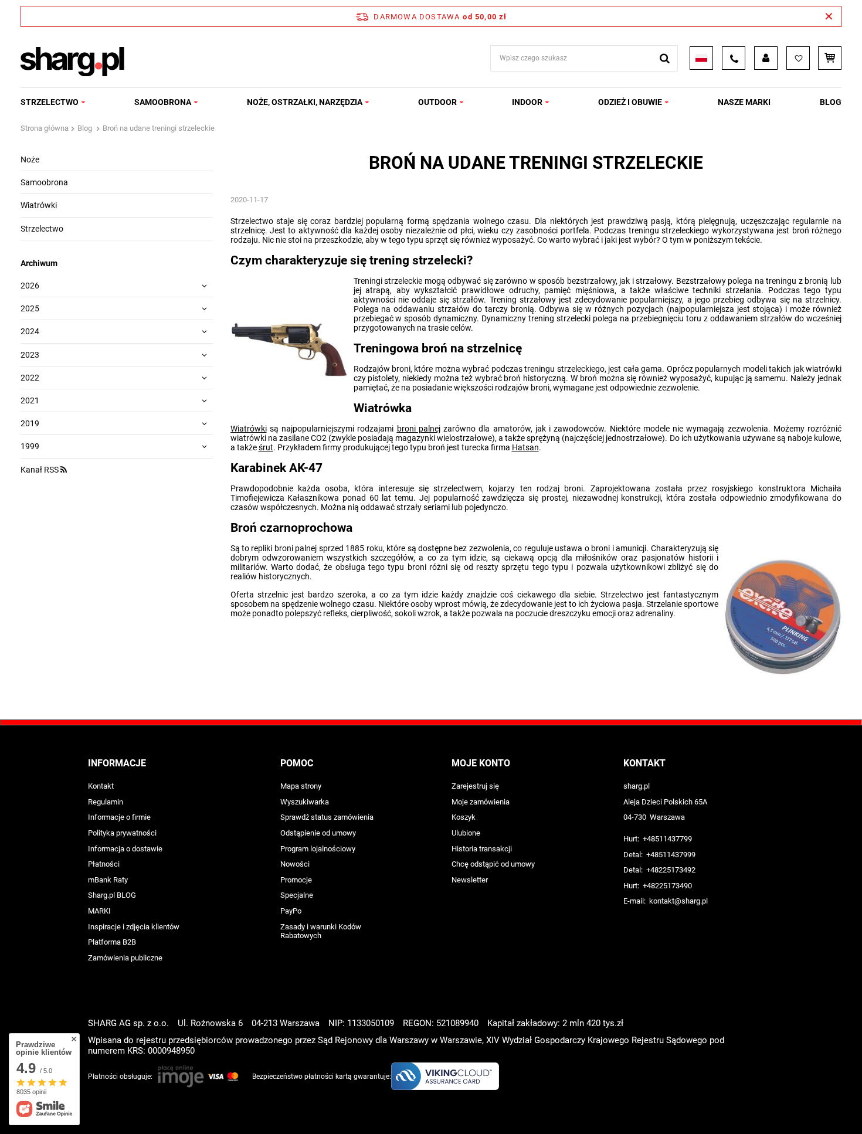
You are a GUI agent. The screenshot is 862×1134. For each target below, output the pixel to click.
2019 (30, 423)
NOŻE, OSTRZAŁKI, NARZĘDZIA (304, 102)
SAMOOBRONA (162, 102)
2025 (30, 308)
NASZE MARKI (744, 102)
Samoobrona (44, 182)
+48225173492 (670, 869)
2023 (30, 354)
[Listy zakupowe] (798, 58)
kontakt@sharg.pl (678, 901)
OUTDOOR (437, 102)
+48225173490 (667, 885)
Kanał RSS (40, 469)
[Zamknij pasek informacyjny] (829, 16)
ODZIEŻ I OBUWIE (630, 102)
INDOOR (527, 102)
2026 (30, 285)
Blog (830, 102)
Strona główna (45, 128)
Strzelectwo (42, 228)
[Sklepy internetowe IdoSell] (767, 1103)
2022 (30, 377)
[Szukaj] (664, 58)
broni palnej (418, 428)
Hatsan (525, 447)
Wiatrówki (39, 205)
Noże (30, 159)
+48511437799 (667, 838)
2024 (30, 331)
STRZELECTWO (50, 102)
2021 (30, 400)
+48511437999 (670, 854)
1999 (30, 446)
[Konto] (766, 58)
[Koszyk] (829, 58)
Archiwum (39, 263)
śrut (266, 447)
